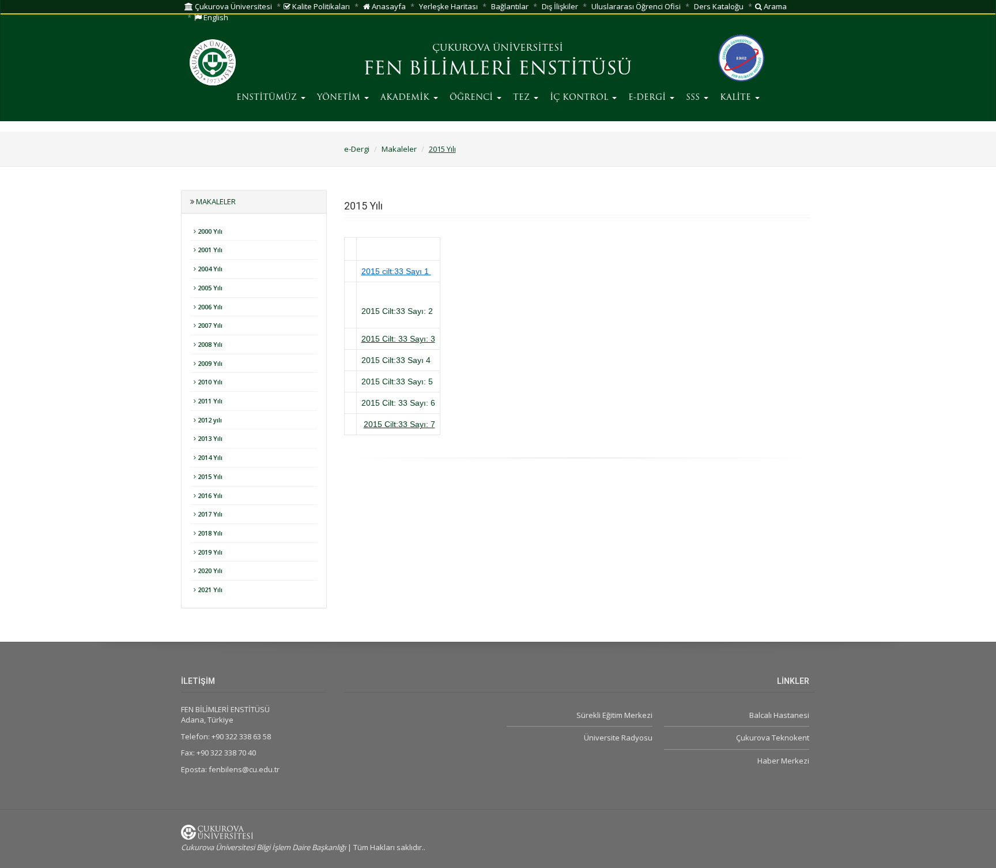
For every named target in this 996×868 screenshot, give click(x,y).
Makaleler (399, 149)
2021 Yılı (209, 589)
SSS (694, 97)
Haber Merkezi (783, 760)
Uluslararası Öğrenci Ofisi (636, 6)
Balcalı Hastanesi (779, 715)
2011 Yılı (209, 400)
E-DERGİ (648, 97)
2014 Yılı (209, 457)
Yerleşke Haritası (448, 6)
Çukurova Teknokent (772, 737)
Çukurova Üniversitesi (232, 6)
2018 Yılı (209, 533)
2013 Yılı (209, 438)
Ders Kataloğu (719, 6)
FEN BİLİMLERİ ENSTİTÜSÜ (497, 70)
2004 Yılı (209, 268)
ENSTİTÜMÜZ (268, 97)
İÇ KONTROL (580, 97)
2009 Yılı (209, 363)
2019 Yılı (209, 552)
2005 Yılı (209, 287)
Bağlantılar (510, 6)
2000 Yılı (209, 231)
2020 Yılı (209, 570)
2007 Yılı (209, 325)
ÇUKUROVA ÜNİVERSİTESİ (497, 48)
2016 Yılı (209, 495)
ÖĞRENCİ (473, 97)
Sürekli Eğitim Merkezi (614, 715)
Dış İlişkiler (560, 6)
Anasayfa (388, 6)
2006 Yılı (209, 306)
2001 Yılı (209, 249)
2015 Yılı (442, 149)
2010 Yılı (209, 381)
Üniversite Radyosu (618, 737)
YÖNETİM (340, 97)
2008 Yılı (209, 344)
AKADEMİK (406, 97)
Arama (774, 6)
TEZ (523, 97)
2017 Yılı (209, 514)
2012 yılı (209, 420)
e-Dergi (356, 149)
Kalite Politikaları (320, 6)
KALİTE (737, 97)
